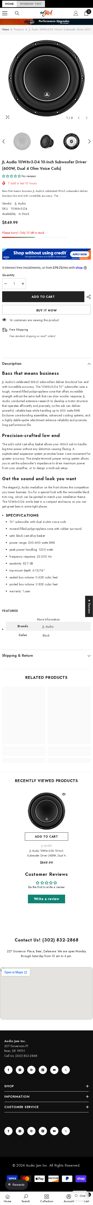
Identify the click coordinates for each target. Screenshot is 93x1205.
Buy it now (46, 310)
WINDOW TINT (31, 4)
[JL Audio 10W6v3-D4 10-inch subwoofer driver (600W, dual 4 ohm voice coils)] (46, 811)
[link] (23, 753)
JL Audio (20, 203)
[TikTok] (43, 1070)
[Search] (17, 13)
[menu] (4, 13)
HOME (9, 4)
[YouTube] (54, 1070)
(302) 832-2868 (26, 1056)
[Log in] (76, 13)
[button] (78, 118)
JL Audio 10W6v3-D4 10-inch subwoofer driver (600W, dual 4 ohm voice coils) (46, 853)
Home (5, 29)
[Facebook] (8, 1070)
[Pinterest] (31, 1070)
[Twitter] (66, 1070)
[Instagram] (20, 1070)
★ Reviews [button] (89, 606)
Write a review (46, 898)
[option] (46, 78)
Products (19, 29)
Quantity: (8, 275)
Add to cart (43, 297)
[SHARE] (87, 297)
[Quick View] (64, 794)
